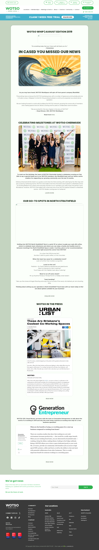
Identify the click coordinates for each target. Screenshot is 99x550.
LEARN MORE (49, 193)
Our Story (30, 525)
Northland (83, 518)
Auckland (83, 516)
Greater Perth (72, 529)
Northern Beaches (50, 521)
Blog (29, 516)
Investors (30, 531)
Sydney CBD (48, 516)
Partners (30, 508)
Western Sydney (49, 518)
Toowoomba (60, 522)
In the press (31, 514)
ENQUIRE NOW (49, 296)
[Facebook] (7, 517)
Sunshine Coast (61, 520)
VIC (58, 527)
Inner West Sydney (50, 523)
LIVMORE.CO (70, 546)
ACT (70, 513)
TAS (70, 532)
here (53, 114)
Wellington (84, 520)
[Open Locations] (30, 9)
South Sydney (48, 525)
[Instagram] (15, 517)
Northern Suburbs (49, 520)
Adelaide (71, 522)
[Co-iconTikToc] (19, 517)
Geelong (59, 532)
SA (70, 519)
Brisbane (59, 516)
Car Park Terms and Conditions (33, 539)
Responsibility (32, 527)
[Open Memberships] (40, 9)
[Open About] (58, 9)
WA (70, 525)
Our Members (31, 510)
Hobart (71, 535)
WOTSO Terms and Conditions (33, 535)
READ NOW (49, 398)
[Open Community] (73, 9)
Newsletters (31, 512)
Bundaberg (60, 524)
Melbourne (60, 530)
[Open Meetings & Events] (52, 9)
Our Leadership (32, 533)
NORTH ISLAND (86, 513)
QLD (58, 513)
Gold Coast (60, 518)
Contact (30, 523)
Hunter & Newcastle (48, 529)
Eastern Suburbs (49, 527)
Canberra (71, 516)
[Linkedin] (11, 517)
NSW (46, 513)
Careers (30, 529)
